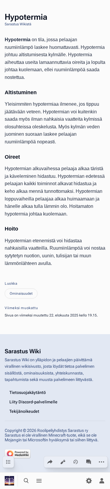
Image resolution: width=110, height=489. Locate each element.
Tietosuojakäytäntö (27, 392)
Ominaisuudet (21, 293)
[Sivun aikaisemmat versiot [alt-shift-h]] (76, 462)
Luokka (11, 283)
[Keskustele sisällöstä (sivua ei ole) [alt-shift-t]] (88, 462)
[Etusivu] (9, 481)
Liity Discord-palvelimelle (33, 402)
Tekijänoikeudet (24, 411)
